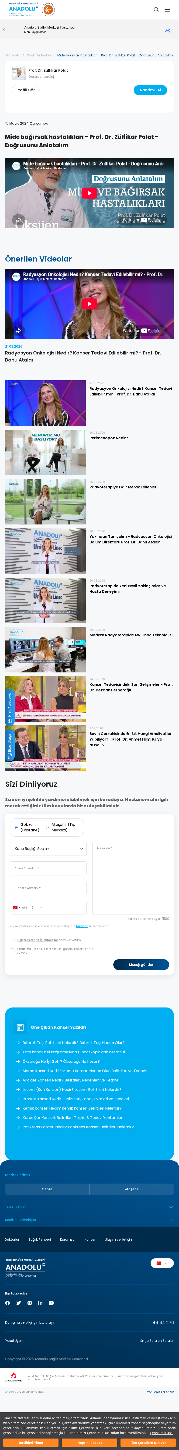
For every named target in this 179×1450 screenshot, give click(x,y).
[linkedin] (40, 1303)
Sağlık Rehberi (40, 1239)
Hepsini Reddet (89, 1442)
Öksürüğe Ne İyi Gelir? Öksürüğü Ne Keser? (61, 1061)
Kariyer (90, 1239)
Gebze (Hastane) (30, 827)
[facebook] (7, 1304)
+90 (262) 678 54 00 (160, 1392)
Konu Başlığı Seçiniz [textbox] (32, 848)
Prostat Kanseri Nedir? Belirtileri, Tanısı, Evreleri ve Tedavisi (76, 1099)
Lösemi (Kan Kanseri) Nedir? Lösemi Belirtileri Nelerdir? (72, 1089)
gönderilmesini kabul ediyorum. (55, 951)
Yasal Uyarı (14, 1340)
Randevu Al (150, 90)
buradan (82, 926)
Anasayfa (13, 55)
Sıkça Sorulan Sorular (157, 1340)
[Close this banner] (3, 29)
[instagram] (30, 1303)
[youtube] (51, 1303)
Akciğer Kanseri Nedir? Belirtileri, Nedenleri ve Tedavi (70, 1080)
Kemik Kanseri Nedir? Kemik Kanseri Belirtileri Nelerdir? (72, 1108)
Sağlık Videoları (39, 55)
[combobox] (48, 849)
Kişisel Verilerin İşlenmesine (37, 940)
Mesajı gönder (141, 964)
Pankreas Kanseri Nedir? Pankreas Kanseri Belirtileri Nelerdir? (78, 1127)
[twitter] (18, 1303)
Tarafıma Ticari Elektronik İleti (39, 949)
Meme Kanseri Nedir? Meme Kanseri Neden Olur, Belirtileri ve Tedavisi (85, 1071)
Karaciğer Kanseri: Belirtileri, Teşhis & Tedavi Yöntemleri (73, 1117)
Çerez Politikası (161, 1433)
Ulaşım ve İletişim (119, 1239)
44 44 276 (163, 1322)
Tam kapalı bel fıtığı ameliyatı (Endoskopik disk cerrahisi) (75, 1052)
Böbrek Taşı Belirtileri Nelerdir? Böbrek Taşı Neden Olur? (74, 1042)
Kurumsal (67, 1239)
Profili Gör (26, 90)
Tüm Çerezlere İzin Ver (148, 1442)
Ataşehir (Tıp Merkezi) (63, 827)
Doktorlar (12, 1239)
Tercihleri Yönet (30, 1442)
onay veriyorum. (49, 940)
